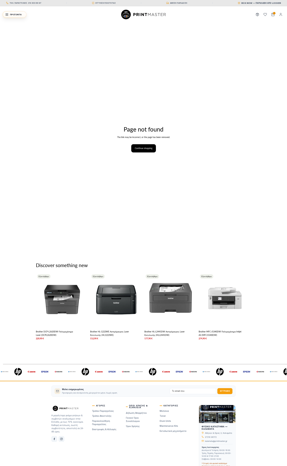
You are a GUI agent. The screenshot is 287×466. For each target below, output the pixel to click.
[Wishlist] (265, 14)
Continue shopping (143, 148)
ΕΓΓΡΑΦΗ (225, 391)
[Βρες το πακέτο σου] (257, 14)
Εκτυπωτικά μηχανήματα (173, 431)
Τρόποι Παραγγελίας (103, 411)
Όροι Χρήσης (133, 426)
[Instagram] (61, 439)
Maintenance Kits (169, 426)
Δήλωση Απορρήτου (136, 413)
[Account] (280, 14)
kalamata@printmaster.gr (216, 441)
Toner (163, 416)
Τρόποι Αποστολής (101, 416)
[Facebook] (54, 439)
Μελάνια (164, 411)
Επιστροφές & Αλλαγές (104, 429)
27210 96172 (211, 437)
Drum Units (165, 421)
